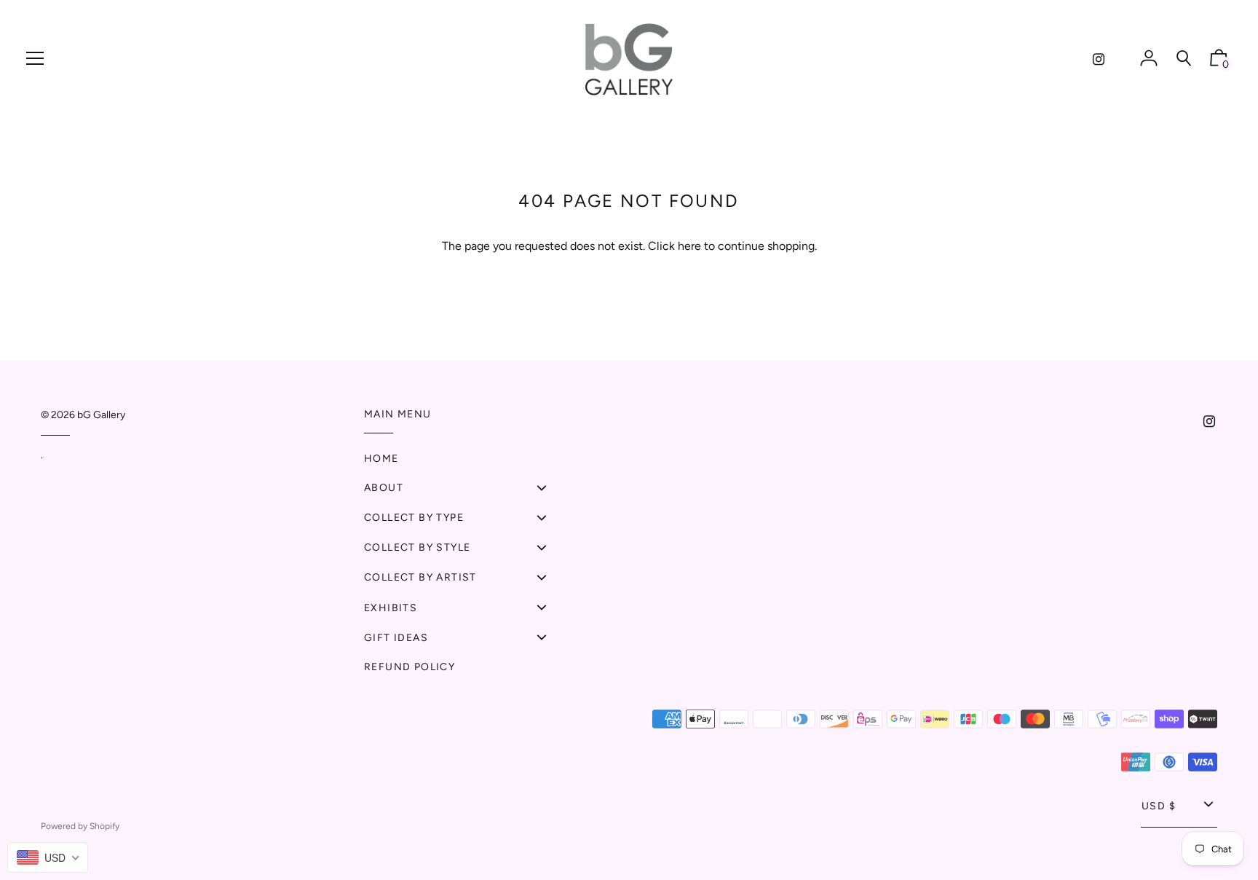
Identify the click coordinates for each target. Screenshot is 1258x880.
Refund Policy (409, 667)
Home (381, 458)
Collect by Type (414, 517)
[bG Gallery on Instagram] (1099, 59)
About (383, 488)
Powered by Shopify (80, 826)
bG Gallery (101, 415)
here (689, 246)
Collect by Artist (420, 577)
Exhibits (390, 608)
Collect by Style (417, 547)
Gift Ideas (396, 638)
